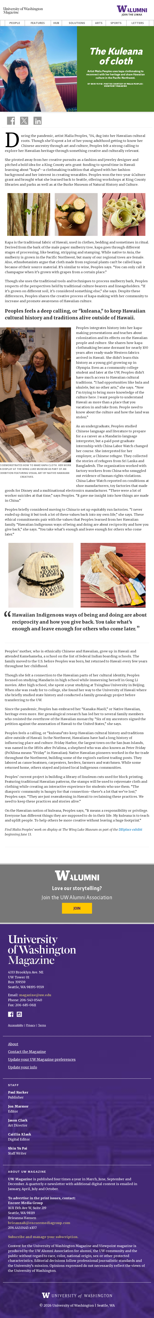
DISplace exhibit (130, 829)
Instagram (20, 1013)
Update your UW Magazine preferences (42, 1059)
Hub (56, 23)
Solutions (77, 23)
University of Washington (77, 1295)
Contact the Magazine (27, 1052)
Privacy (30, 1025)
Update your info (22, 1067)
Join (77, 908)
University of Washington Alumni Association (77, 875)
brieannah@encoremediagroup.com (39, 1223)
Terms (42, 1025)
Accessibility (15, 1025)
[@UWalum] (24, 121)
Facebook (12, 1013)
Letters (138, 23)
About (13, 1044)
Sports (116, 23)
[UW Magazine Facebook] (10, 121)
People (14, 23)
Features (38, 23)
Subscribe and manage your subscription (43, 1237)
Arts (98, 23)
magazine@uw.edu (35, 995)
